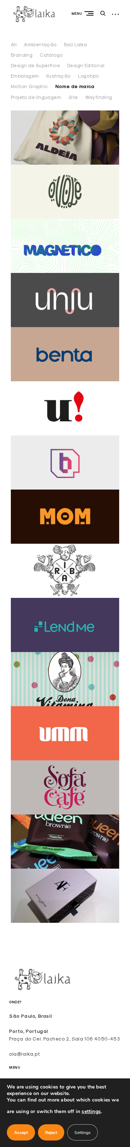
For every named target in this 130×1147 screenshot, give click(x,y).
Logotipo (88, 76)
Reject (51, 1132)
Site (73, 97)
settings (91, 1111)
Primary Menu (90, 13)
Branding (21, 55)
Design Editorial (85, 65)
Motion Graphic (29, 86)
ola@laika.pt (24, 1054)
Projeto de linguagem (36, 97)
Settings (82, 1132)
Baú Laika (75, 44)
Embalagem (25, 76)
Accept (21, 1132)
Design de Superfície (35, 65)
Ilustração (58, 76)
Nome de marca (75, 86)
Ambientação (40, 44)
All (14, 44)
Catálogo (51, 55)
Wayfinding (98, 97)
